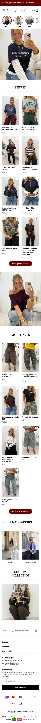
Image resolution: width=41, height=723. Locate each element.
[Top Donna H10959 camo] (10, 231)
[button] (3, 522)
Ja (14, 719)
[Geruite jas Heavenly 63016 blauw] (10, 191)
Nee (19, 719)
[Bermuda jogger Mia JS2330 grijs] (30, 440)
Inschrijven (20, 687)
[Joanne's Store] (20, 10)
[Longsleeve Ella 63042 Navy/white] (30, 191)
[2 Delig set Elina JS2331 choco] (10, 150)
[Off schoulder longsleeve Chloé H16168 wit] (10, 440)
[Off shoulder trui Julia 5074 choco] (10, 400)
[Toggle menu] (4, 10)
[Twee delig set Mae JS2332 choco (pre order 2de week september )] (30, 231)
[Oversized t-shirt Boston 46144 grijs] (30, 110)
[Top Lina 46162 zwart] (30, 400)
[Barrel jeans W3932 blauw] (10, 482)
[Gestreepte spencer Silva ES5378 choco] (30, 150)
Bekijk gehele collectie (21, 264)
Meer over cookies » (29, 719)
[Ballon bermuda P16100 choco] (10, 357)
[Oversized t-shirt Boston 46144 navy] (10, 110)
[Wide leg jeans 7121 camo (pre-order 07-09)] (30, 357)
